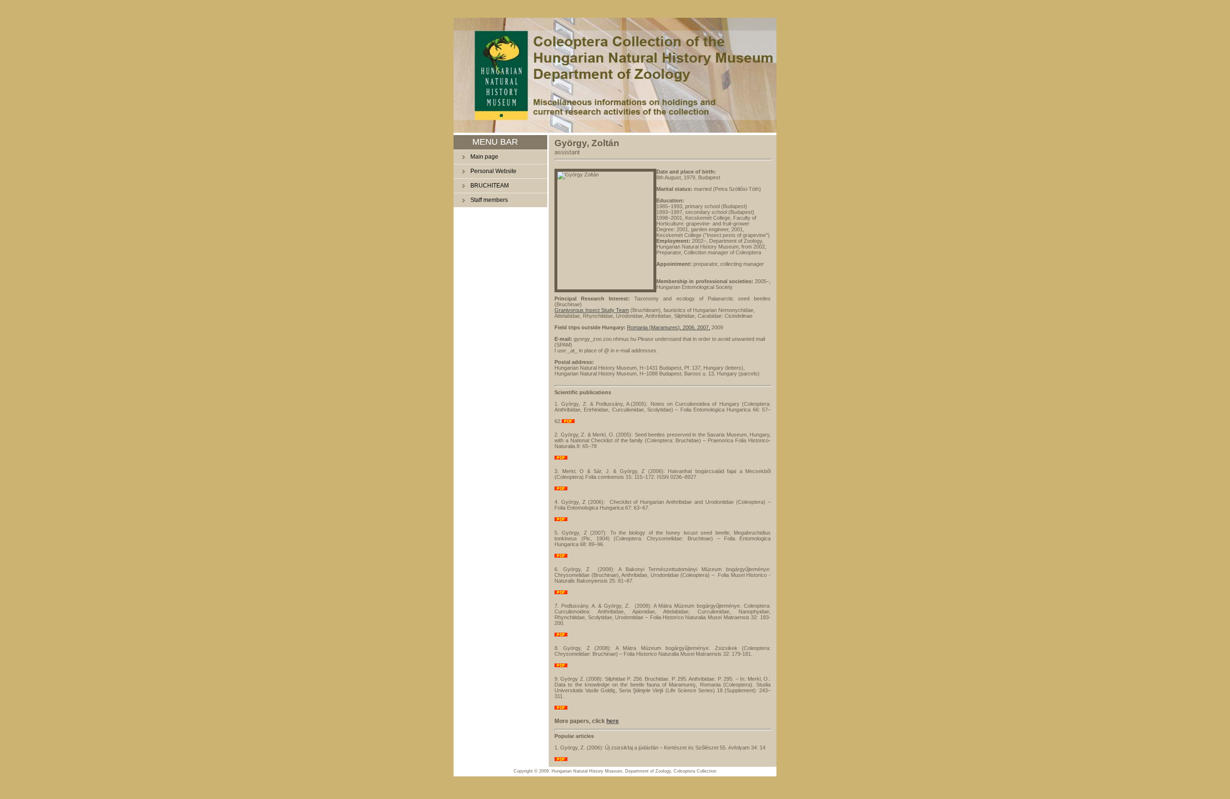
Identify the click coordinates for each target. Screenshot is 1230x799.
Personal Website (493, 171)
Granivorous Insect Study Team (591, 310)
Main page (484, 156)
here (612, 721)
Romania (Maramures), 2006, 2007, (668, 327)
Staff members (489, 200)
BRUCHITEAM (489, 185)
